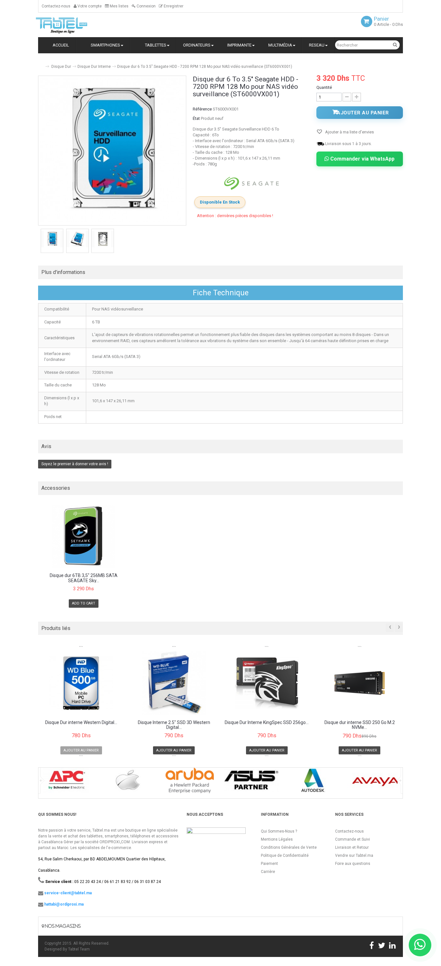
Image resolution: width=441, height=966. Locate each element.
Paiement (269, 863)
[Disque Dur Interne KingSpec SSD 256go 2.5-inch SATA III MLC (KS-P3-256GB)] (267, 683)
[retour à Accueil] (40, 64)
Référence (202, 109)
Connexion (146, 6)
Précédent (38, 241)
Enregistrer (173, 6)
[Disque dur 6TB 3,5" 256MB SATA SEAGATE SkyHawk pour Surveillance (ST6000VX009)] (84, 536)
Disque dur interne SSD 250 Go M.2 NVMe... (359, 725)
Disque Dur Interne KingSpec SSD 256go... (267, 722)
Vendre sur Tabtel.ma (354, 855)
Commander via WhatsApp (362, 159)
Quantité (324, 87)
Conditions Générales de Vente (289, 847)
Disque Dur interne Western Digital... (81, 722)
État (196, 118)
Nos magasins (62, 926)
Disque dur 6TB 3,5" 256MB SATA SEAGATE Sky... (84, 578)
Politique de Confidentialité (285, 855)
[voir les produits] (66, 782)
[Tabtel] (70, 25)
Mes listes (118, 6)
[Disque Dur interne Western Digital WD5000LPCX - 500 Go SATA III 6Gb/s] (81, 683)
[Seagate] (251, 183)
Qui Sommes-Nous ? (279, 831)
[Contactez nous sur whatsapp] (420, 945)
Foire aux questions (352, 863)
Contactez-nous (56, 6)
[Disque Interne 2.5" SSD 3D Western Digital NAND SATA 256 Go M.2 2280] (174, 683)
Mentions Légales (277, 839)
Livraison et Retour (352, 847)
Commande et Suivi (352, 839)
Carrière (268, 871)
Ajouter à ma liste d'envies (349, 132)
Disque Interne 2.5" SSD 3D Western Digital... (174, 725)
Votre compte (89, 6)
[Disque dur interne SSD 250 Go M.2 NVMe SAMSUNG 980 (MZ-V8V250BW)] (360, 683)
